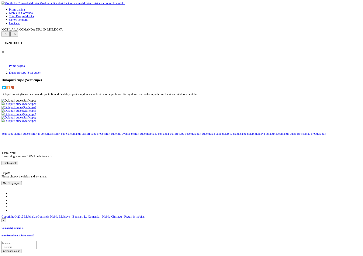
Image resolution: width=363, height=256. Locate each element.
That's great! (10, 163)
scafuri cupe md (111, 133)
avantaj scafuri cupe (133, 133)
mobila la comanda (157, 133)
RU (14, 34)
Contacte (14, 23)
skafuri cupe (21, 133)
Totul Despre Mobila (21, 16)
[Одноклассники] (8, 87)
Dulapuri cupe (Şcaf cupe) (24, 72)
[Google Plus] (12, 87)
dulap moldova (255, 133)
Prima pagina (17, 9)
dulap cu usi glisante (233, 133)
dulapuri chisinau (299, 133)
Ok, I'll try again (11, 183)
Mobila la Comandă (21, 13)
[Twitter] (4, 87)
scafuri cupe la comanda (66, 133)
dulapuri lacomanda (277, 133)
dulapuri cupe (199, 133)
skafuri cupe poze (180, 133)
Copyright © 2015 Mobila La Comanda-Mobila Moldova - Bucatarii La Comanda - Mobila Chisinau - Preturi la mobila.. (73, 216)
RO (5, 34)
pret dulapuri (318, 133)
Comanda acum (11, 251)
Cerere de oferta (18, 19)
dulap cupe (214, 133)
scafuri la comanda (40, 133)
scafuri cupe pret (91, 133)
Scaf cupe (7, 133)
